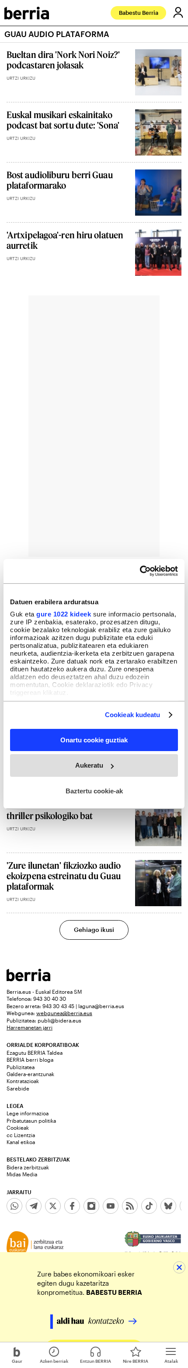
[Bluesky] (168, 1206)
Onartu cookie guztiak (94, 739)
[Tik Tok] (149, 1206)
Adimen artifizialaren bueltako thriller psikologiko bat (65, 810)
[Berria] (28, 979)
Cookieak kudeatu (132, 714)
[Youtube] (110, 1206)
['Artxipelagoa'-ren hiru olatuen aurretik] (158, 253)
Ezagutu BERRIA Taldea (35, 1053)
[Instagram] (91, 1206)
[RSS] (129, 1206)
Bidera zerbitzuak (28, 1167)
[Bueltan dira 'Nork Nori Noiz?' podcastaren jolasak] (158, 72)
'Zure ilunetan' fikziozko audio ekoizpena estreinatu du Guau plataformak (64, 875)
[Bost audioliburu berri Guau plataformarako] (158, 192)
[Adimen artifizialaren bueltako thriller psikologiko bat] (158, 823)
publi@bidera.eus (59, 1020)
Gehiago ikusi (94, 929)
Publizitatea (21, 1067)
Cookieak (18, 1127)
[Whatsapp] (14, 1206)
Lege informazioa (28, 1113)
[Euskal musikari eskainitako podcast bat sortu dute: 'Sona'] (158, 132)
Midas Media (22, 1174)
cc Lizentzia (21, 1135)
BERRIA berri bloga (30, 1059)
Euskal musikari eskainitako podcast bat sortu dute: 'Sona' (63, 119)
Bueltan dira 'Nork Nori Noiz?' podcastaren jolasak (63, 59)
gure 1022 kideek (63, 614)
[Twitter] (52, 1206)
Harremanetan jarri (29, 1027)
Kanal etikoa (21, 1142)
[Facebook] (72, 1206)
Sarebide (18, 1088)
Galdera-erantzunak (30, 1074)
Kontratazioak (23, 1081)
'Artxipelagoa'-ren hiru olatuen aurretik (65, 240)
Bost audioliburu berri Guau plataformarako (60, 179)
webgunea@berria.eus (64, 1013)
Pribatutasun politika (31, 1120)
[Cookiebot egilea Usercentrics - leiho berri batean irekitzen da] (139, 571)
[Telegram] (33, 1206)
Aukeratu (89, 765)
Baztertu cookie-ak (94, 791)
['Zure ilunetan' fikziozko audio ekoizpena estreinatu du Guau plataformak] (158, 883)
